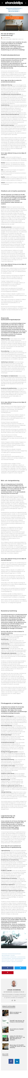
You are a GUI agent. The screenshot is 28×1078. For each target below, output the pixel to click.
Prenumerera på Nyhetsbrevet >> (14, 8)
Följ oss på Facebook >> (14, 9)
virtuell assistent (6, 961)
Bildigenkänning (6, 955)
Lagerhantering (21, 956)
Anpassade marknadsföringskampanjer (11, 953)
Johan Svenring (6, 37)
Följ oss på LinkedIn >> (14, 11)
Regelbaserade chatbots (8, 960)
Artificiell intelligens (6, 39)
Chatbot (13, 955)
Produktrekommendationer (19, 958)
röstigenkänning (19, 960)
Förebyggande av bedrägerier (9, 956)
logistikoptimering (6, 958)
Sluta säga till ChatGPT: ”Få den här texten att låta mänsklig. (17, 1046)
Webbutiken (15, 39)
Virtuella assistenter (17, 961)
